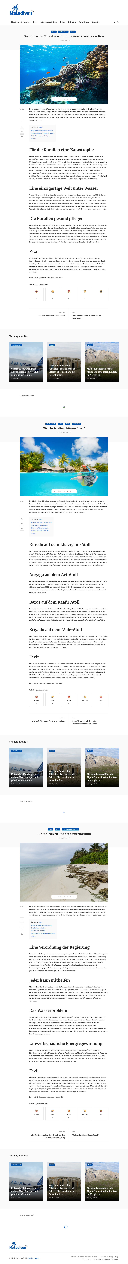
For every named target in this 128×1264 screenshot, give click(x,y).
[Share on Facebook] (22, 122)
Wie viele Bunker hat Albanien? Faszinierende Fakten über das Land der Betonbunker (62, 370)
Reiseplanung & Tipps (48, 22)
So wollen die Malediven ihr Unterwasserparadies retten (84, 722)
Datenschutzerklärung (101, 1259)
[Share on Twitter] (22, 127)
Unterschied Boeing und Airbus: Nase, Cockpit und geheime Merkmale (24, 371)
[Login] (114, 22)
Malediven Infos (77, 1257)
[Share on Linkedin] (22, 136)
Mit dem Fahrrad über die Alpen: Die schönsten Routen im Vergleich (102, 371)
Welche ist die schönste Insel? (52, 316)
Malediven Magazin (33, 1258)
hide (40, 127)
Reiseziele (72, 22)
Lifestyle (95, 22)
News (35, 22)
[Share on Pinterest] (22, 132)
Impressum (87, 1259)
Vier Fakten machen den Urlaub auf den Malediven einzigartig (48, 1136)
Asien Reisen (84, 22)
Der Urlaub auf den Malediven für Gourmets (86, 317)
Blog (54, 31)
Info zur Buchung (106, 1257)
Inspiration (63, 31)
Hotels (62, 22)
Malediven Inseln (91, 1257)
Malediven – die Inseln (20, 22)
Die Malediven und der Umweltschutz (48, 721)
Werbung (114, 1259)
